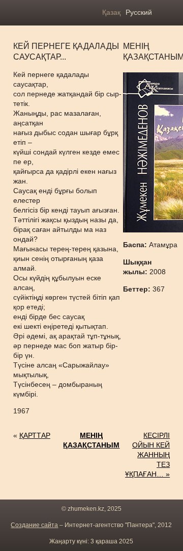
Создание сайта (34, 525)
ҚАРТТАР (34, 435)
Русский (139, 12)
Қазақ (111, 12)
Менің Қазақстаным (91, 440)
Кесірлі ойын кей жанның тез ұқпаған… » (147, 454)
